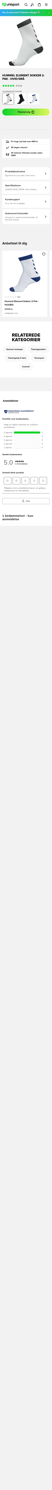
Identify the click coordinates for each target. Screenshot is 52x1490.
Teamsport (39, 358)
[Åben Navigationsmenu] (46, 4)
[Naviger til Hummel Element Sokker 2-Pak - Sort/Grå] (21, 99)
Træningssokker (38, 349)
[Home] (10, 4)
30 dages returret (19, 147)
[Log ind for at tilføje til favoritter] (43, 254)
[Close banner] (49, 12)
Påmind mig (24, 112)
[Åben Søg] (26, 4)
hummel (26, 367)
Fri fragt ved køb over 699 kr (24, 142)
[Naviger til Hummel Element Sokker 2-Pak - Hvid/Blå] (33, 99)
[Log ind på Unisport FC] (32, 4)
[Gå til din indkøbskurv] (39, 4)
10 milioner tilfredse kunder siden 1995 (26, 154)
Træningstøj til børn (17, 358)
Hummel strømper (14, 349)
